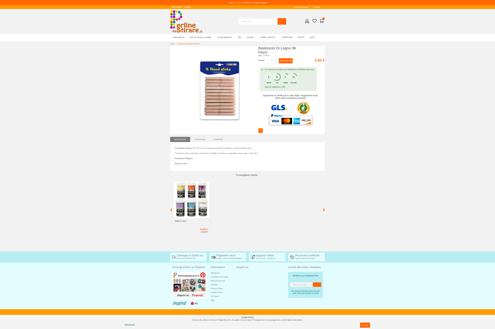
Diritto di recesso (218, 281)
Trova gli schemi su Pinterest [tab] (188, 267)
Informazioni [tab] (218, 267)
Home (172, 44)
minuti (285, 83)
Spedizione (200, 139)
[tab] (180, 139)
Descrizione (180, 139)
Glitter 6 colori (180, 221)
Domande (218, 139)
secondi (293, 83)
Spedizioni (215, 273)
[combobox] (259, 21)
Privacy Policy (217, 288)
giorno (269, 83)
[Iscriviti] (317, 284)
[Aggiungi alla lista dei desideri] (260, 130)
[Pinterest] (189, 285)
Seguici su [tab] (242, 267)
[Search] (282, 21)
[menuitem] (312, 37)
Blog (212, 300)
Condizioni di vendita (219, 277)
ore (277, 83)
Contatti (187, 7)
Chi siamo (215, 296)
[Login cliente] (307, 21)
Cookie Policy (216, 292)
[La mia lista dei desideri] (314, 21)
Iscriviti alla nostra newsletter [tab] (304, 267)
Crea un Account (301, 7)
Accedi (317, 7)
